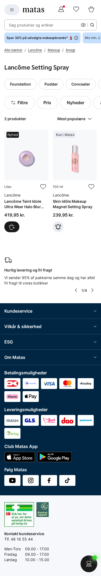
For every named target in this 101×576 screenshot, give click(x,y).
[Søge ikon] (92, 25)
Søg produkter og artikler (31, 25)
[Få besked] (58, 226)
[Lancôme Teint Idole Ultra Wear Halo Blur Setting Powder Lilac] (26, 181)
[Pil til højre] (92, 290)
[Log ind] (61, 9)
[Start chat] (89, 563)
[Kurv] (91, 9)
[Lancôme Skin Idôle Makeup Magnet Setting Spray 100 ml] (75, 181)
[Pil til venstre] (76, 290)
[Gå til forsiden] (33, 9)
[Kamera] (83, 25)
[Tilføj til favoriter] (43, 186)
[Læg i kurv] (11, 226)
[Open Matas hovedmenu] (11, 9)
